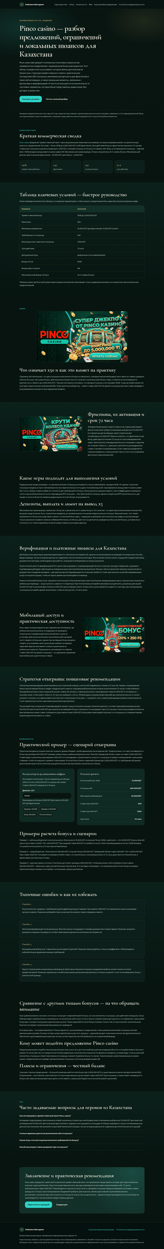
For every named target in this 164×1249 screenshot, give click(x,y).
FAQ (90, 4)
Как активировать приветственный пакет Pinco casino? (45, 1116)
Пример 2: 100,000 (48, 809)
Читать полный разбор (57, 99)
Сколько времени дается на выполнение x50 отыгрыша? (46, 1133)
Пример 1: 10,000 (30, 809)
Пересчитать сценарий (38, 1205)
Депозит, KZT (29, 790)
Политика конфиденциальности (131, 4)
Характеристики (60, 4)
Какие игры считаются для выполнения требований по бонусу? (49, 1140)
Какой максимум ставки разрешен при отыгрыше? (44, 1147)
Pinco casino (24, 142)
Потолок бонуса (45, 815)
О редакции (61, 1205)
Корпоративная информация (105, 4)
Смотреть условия (30, 99)
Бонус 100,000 (29, 815)
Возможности (81, 4)
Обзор (71, 4)
